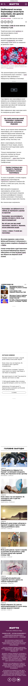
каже (25, 74)
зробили (18, 31)
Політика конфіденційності (19, 633)
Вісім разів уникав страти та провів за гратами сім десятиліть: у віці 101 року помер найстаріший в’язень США (14, 552)
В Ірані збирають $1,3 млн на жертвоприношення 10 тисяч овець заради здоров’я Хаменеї (14, 606)
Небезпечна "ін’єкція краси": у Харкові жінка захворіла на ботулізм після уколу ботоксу (13, 388)
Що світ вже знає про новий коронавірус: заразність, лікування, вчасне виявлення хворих (13, 225)
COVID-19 (12, 25)
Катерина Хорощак (6, 18)
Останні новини (8, 355)
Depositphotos (10, 68)
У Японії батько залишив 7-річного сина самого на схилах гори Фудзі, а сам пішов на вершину (13, 371)
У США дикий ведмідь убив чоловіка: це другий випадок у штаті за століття (14, 382)
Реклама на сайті (6, 633)
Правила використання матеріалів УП (14, 635)
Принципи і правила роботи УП (10, 637)
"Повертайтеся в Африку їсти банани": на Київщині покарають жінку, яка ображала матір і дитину (14, 472)
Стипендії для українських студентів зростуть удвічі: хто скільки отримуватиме (12, 579)
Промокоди (22, 637)
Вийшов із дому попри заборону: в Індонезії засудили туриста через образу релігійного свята (13, 525)
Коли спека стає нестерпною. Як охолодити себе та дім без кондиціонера (12, 364)
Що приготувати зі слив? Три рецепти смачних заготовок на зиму (14, 377)
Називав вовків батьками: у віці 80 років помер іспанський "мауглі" (13, 358)
